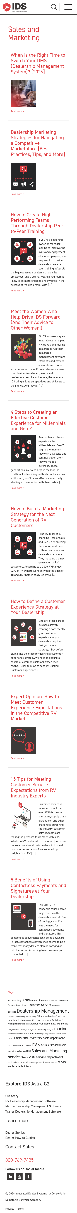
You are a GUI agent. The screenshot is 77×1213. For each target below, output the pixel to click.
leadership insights (46, 1029)
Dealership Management (43, 1010)
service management (33, 1062)
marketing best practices (45, 1033)
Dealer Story (31, 1016)
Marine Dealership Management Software (33, 1106)
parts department (54, 1038)
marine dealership (15, 1033)
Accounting (14, 1000)
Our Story (11, 1096)
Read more (17, 111)
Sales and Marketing (49, 1051)
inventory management (27, 1029)
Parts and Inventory (28, 1038)
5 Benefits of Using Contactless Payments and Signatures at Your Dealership (38, 888)
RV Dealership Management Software (30, 1101)
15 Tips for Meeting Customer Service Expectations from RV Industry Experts (33, 787)
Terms (20, 1208)
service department (49, 1057)
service (14, 1057)
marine (60, 1029)
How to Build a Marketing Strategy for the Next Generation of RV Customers (37, 517)
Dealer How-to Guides (20, 1138)
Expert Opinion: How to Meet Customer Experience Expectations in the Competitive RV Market (36, 707)
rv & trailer (44, 1045)
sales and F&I (24, 1051)
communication (38, 1000)
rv (34, 1044)
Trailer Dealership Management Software (33, 1111)
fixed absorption (58, 1020)
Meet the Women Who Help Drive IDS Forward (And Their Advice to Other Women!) (36, 319)
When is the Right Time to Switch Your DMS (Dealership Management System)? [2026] (38, 63)
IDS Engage (62, 1023)
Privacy (9, 1208)
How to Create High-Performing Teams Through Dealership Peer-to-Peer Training (38, 223)
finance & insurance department (38, 1020)
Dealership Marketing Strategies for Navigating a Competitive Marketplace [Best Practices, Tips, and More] (38, 143)
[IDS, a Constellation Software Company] (15, 7)
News (58, 1033)
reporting (28, 1045)
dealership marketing (16, 1016)
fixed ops (25, 1023)
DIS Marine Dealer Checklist (51, 1016)
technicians (24, 1066)
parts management (15, 1045)
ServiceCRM (28, 1057)
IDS (54, 1023)
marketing (29, 1033)
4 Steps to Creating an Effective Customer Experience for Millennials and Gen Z (38, 420)
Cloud (26, 1000)
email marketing (16, 1020)
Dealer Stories (15, 1132)
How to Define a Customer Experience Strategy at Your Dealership (38, 607)
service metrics (51, 1062)
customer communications (57, 1000)
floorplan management (40, 1023)
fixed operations (14, 1023)
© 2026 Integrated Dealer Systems (26, 1193)
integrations (13, 1029)
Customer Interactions (17, 1005)
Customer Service (39, 1005)
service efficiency (15, 1062)
